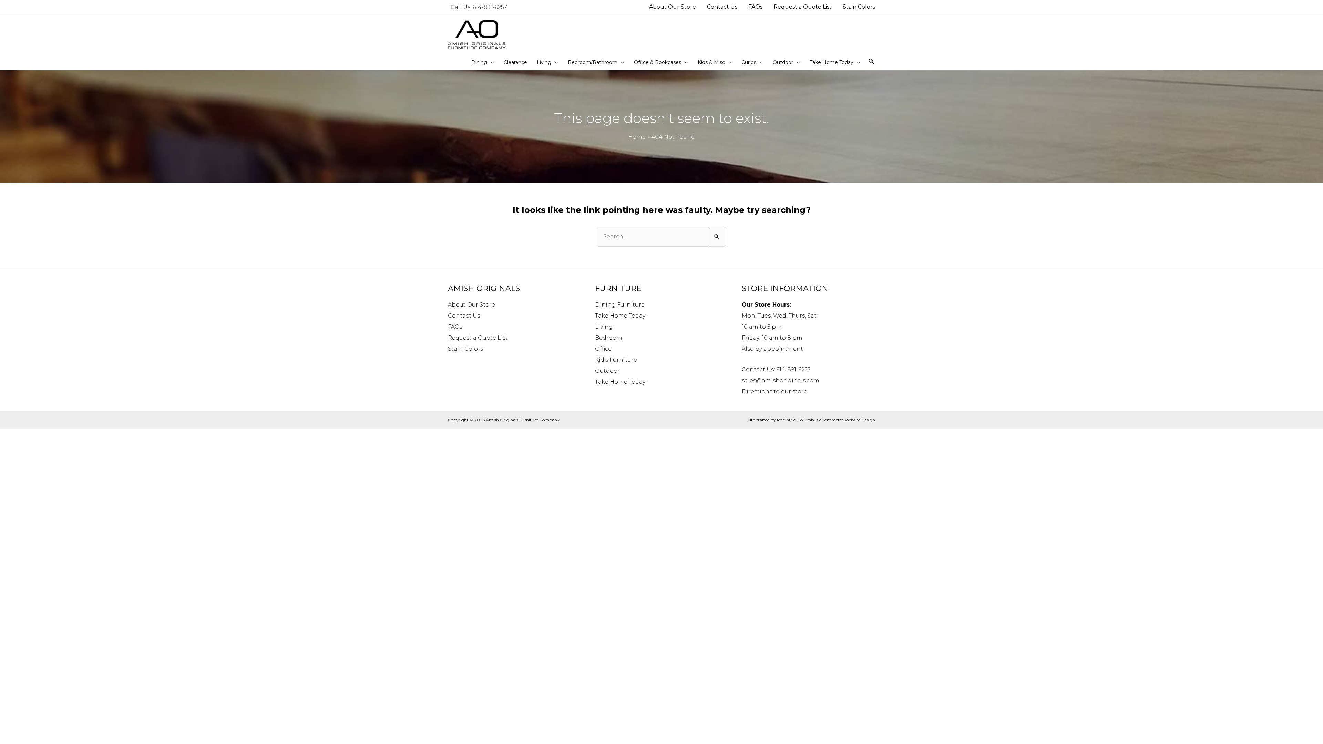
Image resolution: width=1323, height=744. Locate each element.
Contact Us (464, 315)
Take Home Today (620, 315)
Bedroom (608, 337)
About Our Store (471, 304)
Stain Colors (465, 348)
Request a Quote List (478, 337)
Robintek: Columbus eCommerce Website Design (826, 419)
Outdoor (607, 371)
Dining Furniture (620, 304)
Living (604, 326)
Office (603, 348)
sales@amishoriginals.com (780, 380)
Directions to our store (774, 391)
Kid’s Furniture (616, 359)
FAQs (455, 326)
